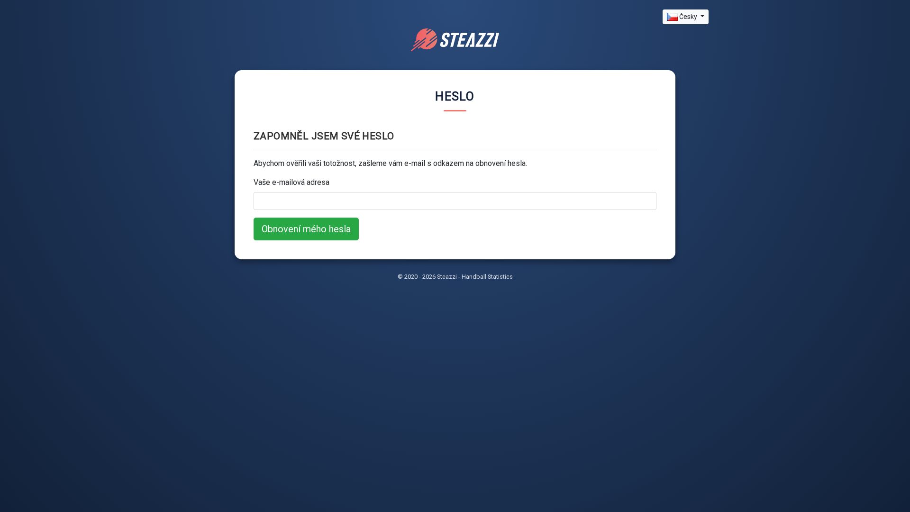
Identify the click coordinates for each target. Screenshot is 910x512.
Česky (688, 16)
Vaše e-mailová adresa (291, 182)
